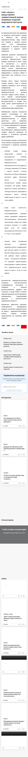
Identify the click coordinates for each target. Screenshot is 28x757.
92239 (21, 483)
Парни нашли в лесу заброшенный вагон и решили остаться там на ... (13, 666)
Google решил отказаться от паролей (13, 368)
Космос (6, 642)
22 (24, 700)
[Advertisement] (14, 501)
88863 (21, 426)
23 (24, 653)
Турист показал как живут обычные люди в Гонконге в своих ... (13, 618)
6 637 (21, 653)
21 (24, 595)
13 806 (21, 595)
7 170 (21, 671)
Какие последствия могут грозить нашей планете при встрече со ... (12, 647)
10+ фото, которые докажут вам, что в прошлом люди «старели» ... (14, 477)
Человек (6, 473)
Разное (5, 415)
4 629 (21, 747)
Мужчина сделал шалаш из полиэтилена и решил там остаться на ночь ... (12, 694)
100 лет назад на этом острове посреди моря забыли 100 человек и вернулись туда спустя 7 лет (13, 589)
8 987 (21, 624)
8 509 (21, 700)
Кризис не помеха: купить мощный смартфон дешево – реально (14, 344)
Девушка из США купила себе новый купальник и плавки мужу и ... (14, 448)
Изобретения (6, 6)
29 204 (20, 729)
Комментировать (24, 28)
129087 (21, 454)
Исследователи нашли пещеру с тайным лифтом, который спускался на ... (14, 723)
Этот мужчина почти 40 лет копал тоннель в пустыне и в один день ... (13, 419)
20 (24, 624)
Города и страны (8, 614)
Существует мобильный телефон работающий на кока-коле (12, 356)
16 (24, 671)
